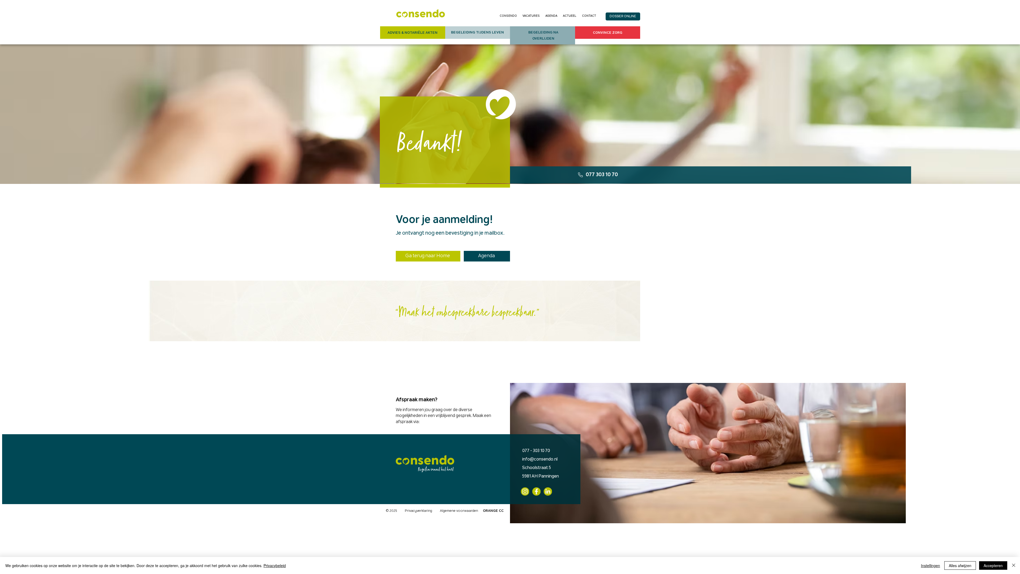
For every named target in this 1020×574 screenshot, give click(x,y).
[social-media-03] (548, 491)
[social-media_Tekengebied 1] (536, 491)
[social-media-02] (525, 491)
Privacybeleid (275, 565)
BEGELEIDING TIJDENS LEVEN (477, 32)
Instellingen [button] (930, 565)
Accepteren (993, 565)
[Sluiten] (1013, 565)
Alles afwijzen (960, 565)
